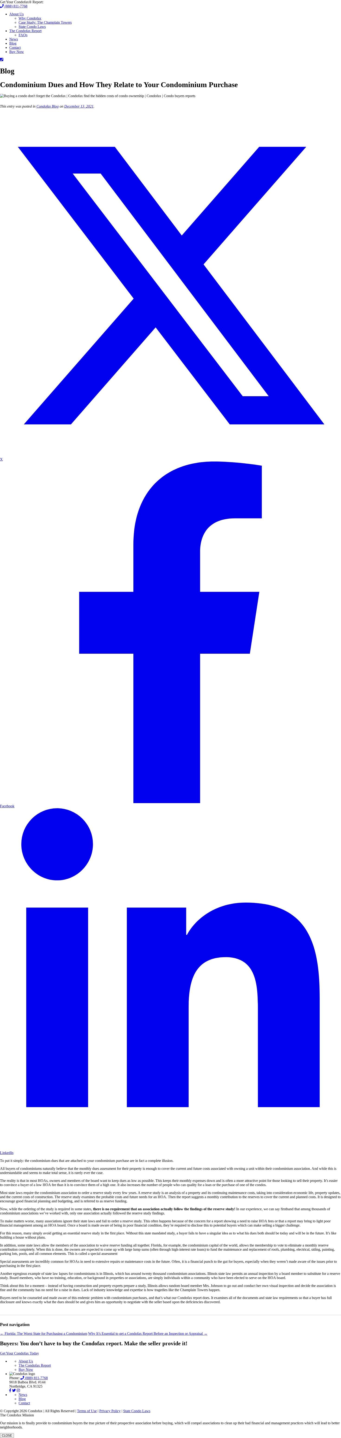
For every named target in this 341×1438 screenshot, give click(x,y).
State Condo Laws (32, 27)
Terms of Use (87, 1411)
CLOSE (7, 1435)
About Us (16, 14)
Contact (15, 47)
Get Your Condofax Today (19, 1353)
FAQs (23, 35)
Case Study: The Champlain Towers (45, 22)
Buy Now (16, 52)
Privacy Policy (110, 1411)
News (13, 39)
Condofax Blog (47, 106)
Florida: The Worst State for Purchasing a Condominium (43, 1334)
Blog (12, 43)
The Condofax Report (25, 31)
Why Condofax (30, 18)
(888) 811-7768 (15, 6)
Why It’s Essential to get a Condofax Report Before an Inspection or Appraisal (147, 1334)
